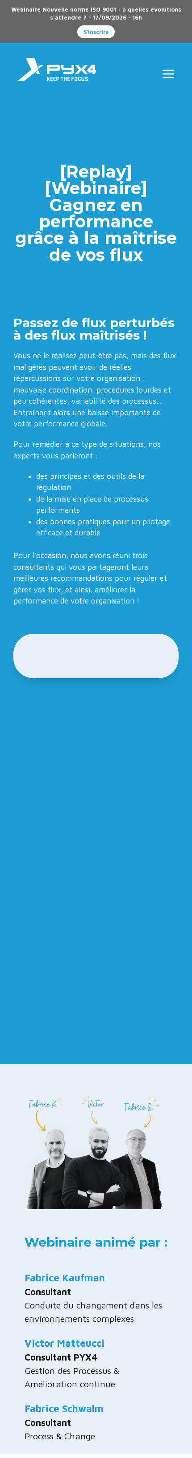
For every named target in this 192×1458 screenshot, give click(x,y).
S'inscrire (96, 31)
